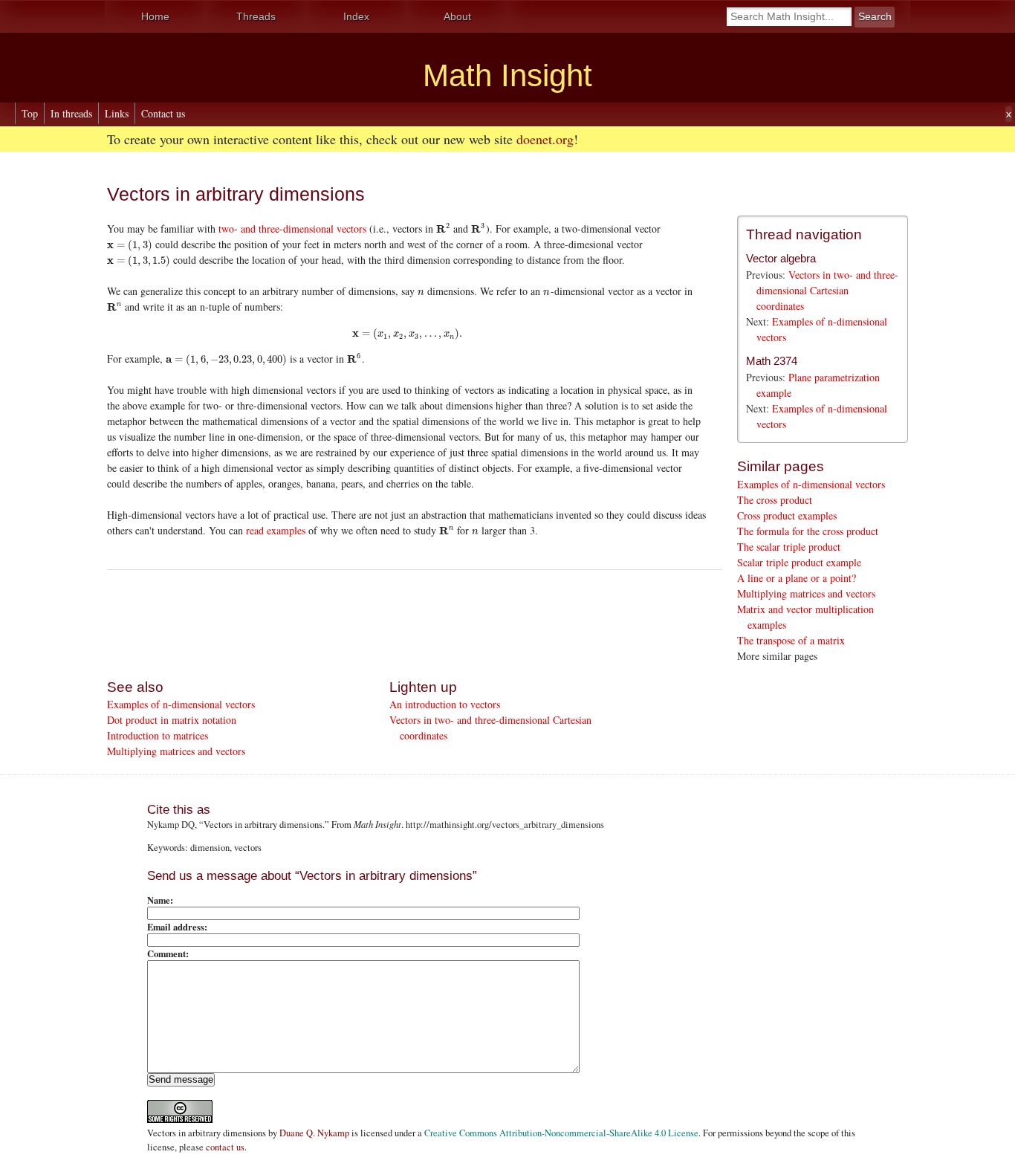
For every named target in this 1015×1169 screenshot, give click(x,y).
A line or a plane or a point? (796, 578)
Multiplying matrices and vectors (806, 593)
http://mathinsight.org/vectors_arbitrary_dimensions (505, 824)
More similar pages (777, 656)
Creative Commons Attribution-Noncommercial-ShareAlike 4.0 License (561, 1133)
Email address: (177, 926)
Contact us (163, 113)
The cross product (774, 500)
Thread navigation (804, 234)
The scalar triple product (788, 547)
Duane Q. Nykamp (314, 1133)
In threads (71, 113)
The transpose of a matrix (791, 640)
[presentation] (443, 228)
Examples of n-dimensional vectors (811, 484)
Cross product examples (787, 515)
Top (30, 113)
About (457, 16)
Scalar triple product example (799, 562)
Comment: (168, 953)
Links (117, 113)
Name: (160, 900)
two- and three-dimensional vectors (292, 228)
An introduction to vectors (444, 704)
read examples (275, 530)
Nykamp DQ (171, 824)
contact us (225, 1147)
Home (155, 16)
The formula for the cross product (807, 531)
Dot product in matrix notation (171, 720)
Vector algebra (781, 258)
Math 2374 (771, 360)
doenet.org (545, 139)
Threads (256, 16)
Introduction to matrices (157, 735)
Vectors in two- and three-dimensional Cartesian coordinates (827, 290)
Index (356, 16)
